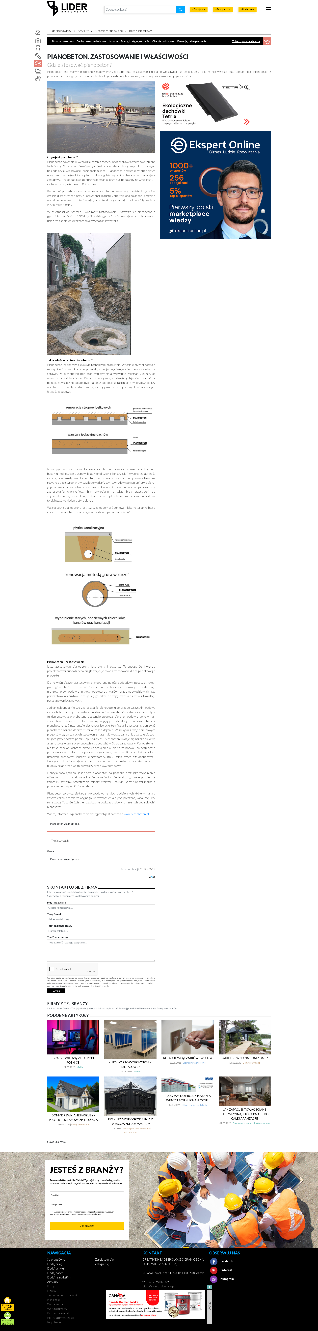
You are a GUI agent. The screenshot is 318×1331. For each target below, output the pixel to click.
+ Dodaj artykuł (223, 9)
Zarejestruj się (104, 1259)
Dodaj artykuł (56, 1268)
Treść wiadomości (58, 937)
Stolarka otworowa (63, 41)
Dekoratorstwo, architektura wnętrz (251, 1123)
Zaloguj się (102, 1264)
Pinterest (225, 1270)
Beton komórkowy (140, 30)
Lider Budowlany (60, 30)
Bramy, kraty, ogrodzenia (135, 41)
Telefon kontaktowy (59, 925)
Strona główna (56, 1259)
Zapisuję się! (87, 1225)
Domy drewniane (251, 1062)
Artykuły (83, 30)
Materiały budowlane (109, 30)
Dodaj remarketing (59, 1277)
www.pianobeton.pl (136, 814)
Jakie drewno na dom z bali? (245, 1058)
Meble (80, 1067)
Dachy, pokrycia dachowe (91, 41)
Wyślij (56, 990)
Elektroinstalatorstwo (194, 1062)
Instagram (226, 1279)
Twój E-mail (54, 914)
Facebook (226, 1261)
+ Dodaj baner (247, 9)
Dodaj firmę (54, 1264)
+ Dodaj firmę (198, 9)
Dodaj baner (55, 1273)
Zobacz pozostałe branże (246, 41)
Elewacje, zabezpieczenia (191, 41)
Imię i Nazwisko (56, 902)
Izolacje (113, 41)
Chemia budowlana (163, 41)
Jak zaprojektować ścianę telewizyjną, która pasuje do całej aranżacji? (244, 1114)
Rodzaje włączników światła (187, 1058)
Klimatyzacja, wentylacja (194, 1105)
